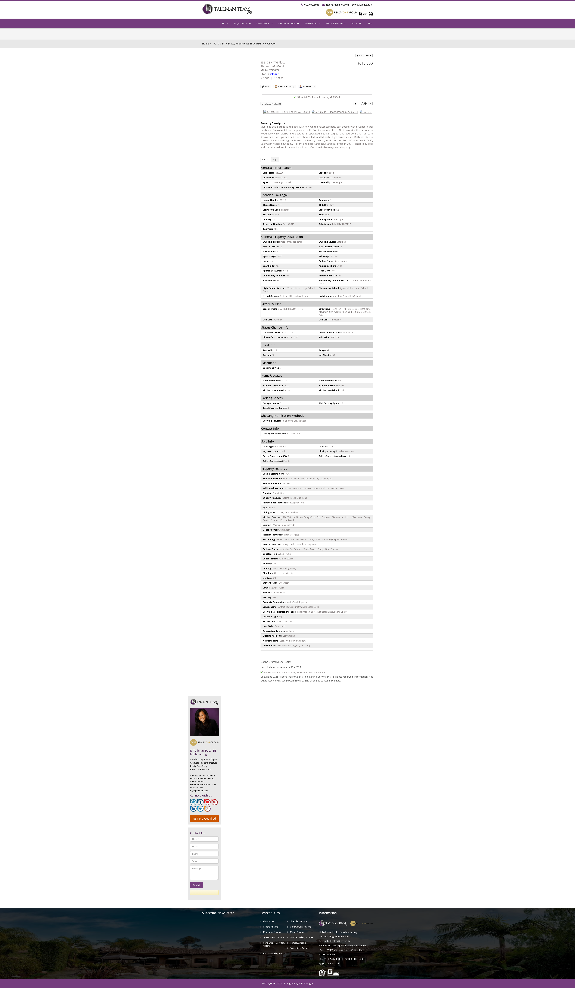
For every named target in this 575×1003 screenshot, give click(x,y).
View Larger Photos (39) (271, 104)
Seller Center (263, 23)
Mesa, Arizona (297, 932)
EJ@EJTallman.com (337, 4)
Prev (360, 55)
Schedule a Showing (285, 86)
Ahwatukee (268, 921)
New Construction (287, 23)
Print (267, 86)
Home (225, 23)
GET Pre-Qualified (204, 818)
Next (368, 55)
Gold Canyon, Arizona (300, 926)
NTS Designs (306, 983)
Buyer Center (241, 23)
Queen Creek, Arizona (273, 937)
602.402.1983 (311, 4)
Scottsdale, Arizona (299, 948)
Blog (370, 23)
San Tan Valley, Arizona (301, 937)
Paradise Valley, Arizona (274, 953)
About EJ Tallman (334, 23)
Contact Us (356, 23)
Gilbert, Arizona (270, 926)
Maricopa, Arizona (272, 932)
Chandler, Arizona (298, 921)
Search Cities (311, 23)
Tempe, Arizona (298, 942)
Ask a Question (308, 86)
